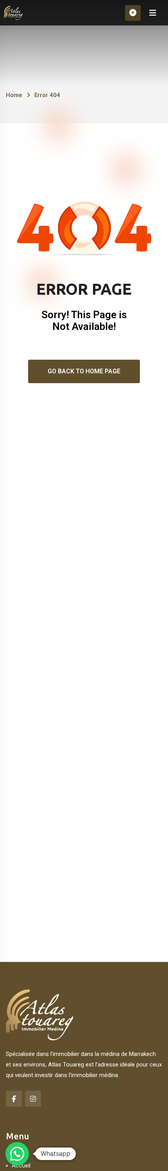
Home (14, 95)
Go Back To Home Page (84, 371)
